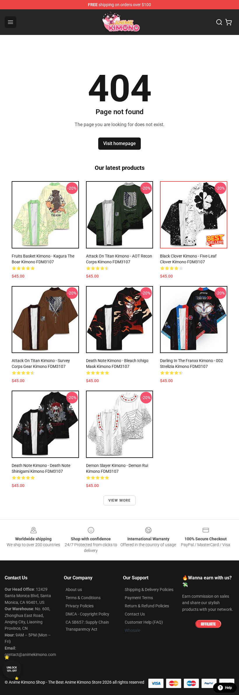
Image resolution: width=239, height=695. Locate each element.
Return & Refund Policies (147, 606)
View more (119, 500)
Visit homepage (119, 143)
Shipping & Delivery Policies (149, 589)
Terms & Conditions (83, 597)
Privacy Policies (80, 606)
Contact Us (135, 614)
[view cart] (228, 22)
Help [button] (228, 688)
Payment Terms (139, 597)
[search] (219, 22)
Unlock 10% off (12, 669)
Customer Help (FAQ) (144, 622)
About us (74, 589)
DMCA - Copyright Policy (87, 614)
